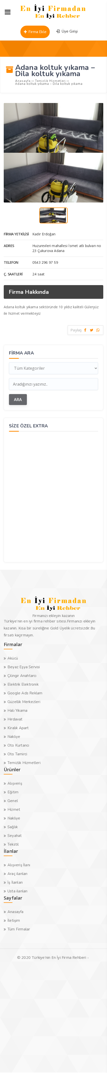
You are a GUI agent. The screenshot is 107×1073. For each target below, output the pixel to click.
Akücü (12, 658)
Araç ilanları (17, 873)
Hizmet (13, 809)
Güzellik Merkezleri (23, 701)
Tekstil (13, 844)
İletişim (13, 920)
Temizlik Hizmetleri (24, 762)
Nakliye (13, 736)
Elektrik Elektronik (23, 684)
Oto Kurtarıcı (18, 745)
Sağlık (12, 826)
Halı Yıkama (17, 710)
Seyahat (14, 835)
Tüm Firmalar (18, 929)
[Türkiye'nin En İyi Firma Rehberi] (53, 19)
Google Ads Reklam (24, 693)
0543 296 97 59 (45, 262)
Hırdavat (15, 719)
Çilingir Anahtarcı (22, 675)
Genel (12, 800)
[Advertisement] (53, 496)
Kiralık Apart (18, 727)
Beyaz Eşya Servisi (23, 666)
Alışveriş (14, 783)
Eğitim (12, 792)
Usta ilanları (17, 891)
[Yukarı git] (96, 1062)
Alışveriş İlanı (18, 865)
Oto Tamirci (17, 754)
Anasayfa (15, 911)
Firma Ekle (37, 31)
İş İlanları (15, 882)
